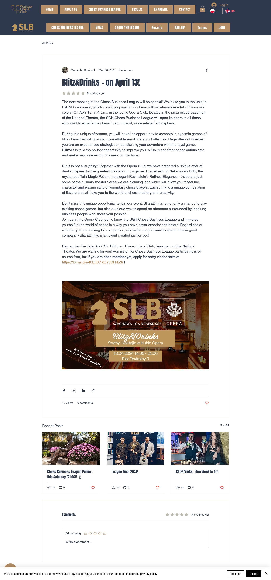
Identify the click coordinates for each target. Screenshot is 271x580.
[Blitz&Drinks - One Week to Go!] (200, 448)
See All (224, 425)
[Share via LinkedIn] (83, 390)
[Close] (266, 573)
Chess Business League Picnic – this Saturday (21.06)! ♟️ (70, 474)
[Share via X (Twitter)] (74, 390)
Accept (254, 574)
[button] (137, 9)
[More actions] (206, 70)
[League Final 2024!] (135, 448)
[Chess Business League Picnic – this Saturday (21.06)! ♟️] (71, 448)
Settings (235, 574)
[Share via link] (93, 390)
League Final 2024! (125, 471)
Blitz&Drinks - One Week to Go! (197, 471)
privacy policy (148, 574)
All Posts (47, 43)
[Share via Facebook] (64, 390)
